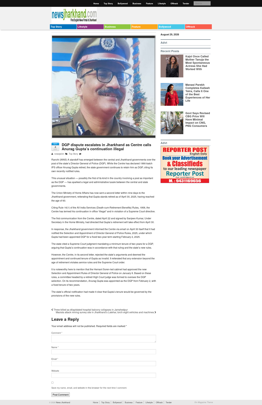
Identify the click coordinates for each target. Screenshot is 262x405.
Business (137, 3)
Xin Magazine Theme (203, 402)
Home (96, 3)
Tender (186, 3)
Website (55, 370)
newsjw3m (59, 153)
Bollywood (123, 3)
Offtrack (174, 3)
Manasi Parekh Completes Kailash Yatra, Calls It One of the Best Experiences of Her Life (197, 93)
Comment (56, 332)
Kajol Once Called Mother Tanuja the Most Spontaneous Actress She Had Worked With (197, 62)
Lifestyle (162, 3)
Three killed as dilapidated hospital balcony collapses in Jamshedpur (90, 309)
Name (55, 347)
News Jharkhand (62, 402)
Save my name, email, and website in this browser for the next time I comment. (89, 387)
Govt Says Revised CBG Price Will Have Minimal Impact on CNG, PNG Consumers (197, 119)
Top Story (108, 3)
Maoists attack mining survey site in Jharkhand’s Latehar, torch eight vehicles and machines (105, 312)
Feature (149, 3)
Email (54, 358)
